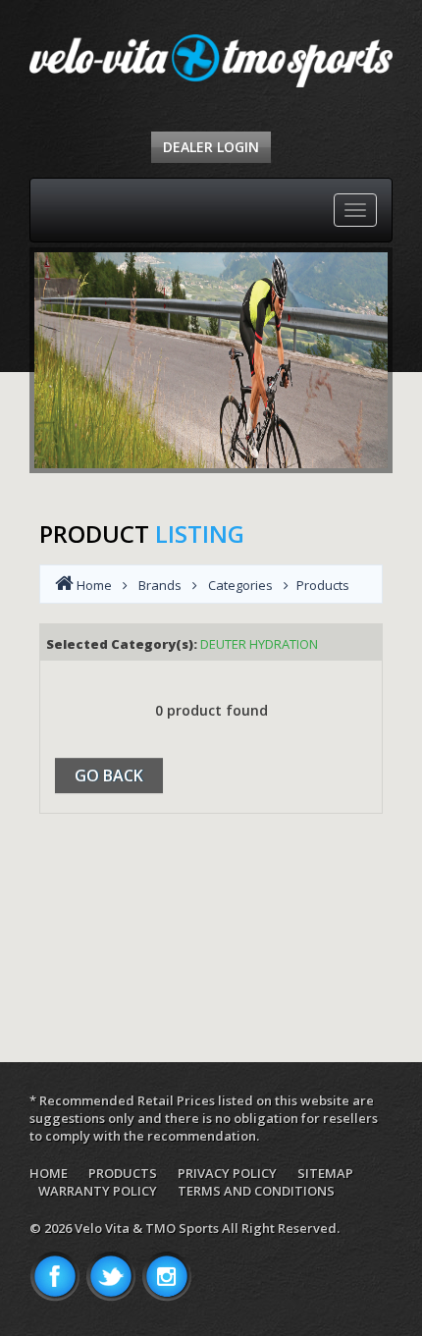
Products (122, 1173)
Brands (160, 585)
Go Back (109, 775)
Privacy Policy (227, 1173)
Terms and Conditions (256, 1191)
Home (48, 1173)
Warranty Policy (97, 1191)
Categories (240, 585)
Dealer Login (211, 146)
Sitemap (325, 1173)
